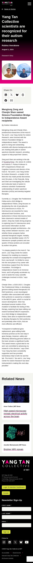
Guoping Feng (9, 162)
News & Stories (10, 9)
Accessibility (5, 552)
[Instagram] (4, 542)
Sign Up (6, 532)
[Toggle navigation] (29, 4)
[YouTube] (27, 542)
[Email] (11, 100)
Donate (6, 493)
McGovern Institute (7, 558)
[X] (11, 95)
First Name (7, 505)
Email (5, 521)
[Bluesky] (17, 95)
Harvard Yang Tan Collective (10, 555)
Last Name (6, 513)
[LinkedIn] (6, 95)
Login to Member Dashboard (13, 487)
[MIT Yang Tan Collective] (7, 4)
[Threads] (23, 95)
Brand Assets (17, 552)
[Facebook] (6, 100)
